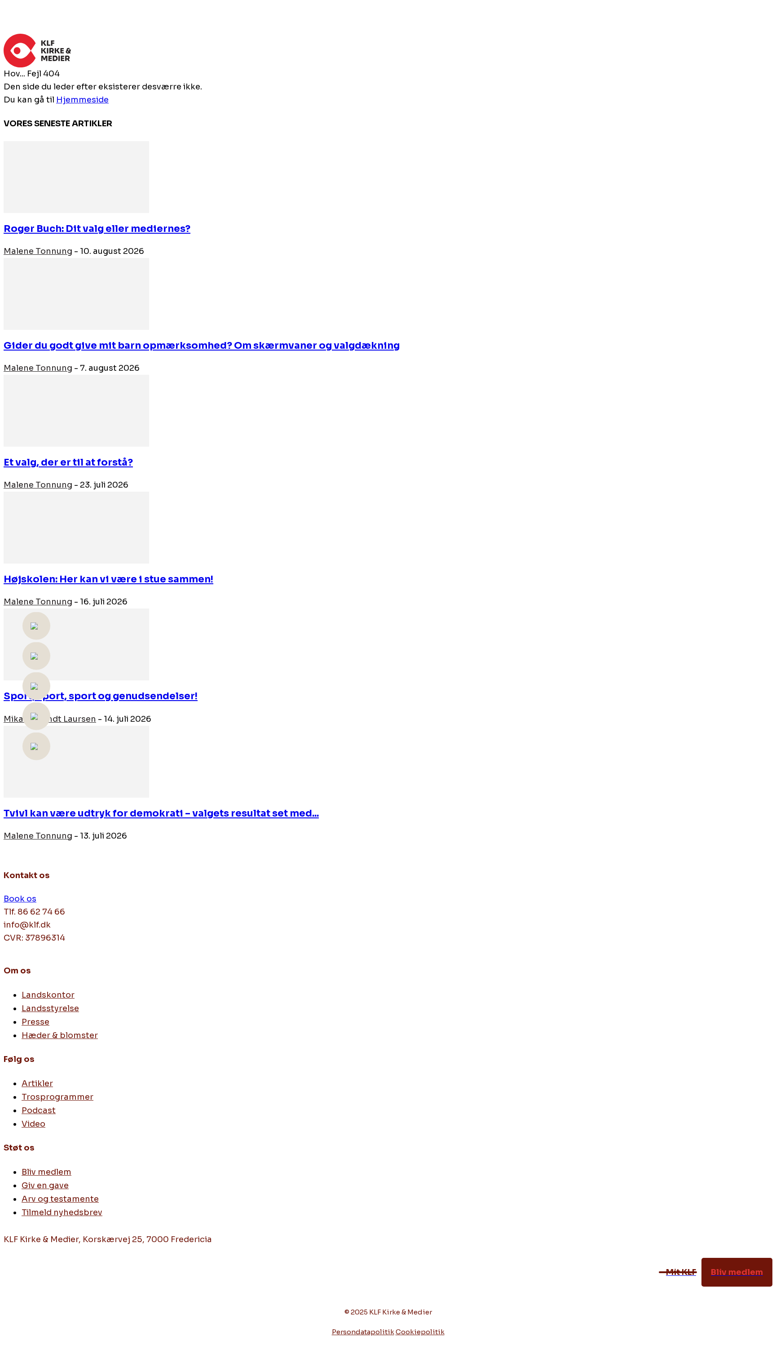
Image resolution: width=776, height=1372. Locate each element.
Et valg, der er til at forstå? (68, 462)
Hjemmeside (82, 100)
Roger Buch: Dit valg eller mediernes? (97, 229)
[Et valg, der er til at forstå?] (76, 410)
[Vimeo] (31, 1289)
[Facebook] (11, 1289)
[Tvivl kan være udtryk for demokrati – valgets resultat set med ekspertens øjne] (76, 761)
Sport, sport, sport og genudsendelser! (101, 696)
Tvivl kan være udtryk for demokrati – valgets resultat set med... (161, 813)
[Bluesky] (70, 1289)
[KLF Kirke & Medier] (377, 50)
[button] (761, 46)
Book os (20, 899)
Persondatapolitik (363, 1332)
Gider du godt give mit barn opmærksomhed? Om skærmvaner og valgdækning (202, 345)
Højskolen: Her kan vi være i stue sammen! (108, 579)
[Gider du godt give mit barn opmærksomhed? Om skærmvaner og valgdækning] (76, 293)
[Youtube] (50, 1289)
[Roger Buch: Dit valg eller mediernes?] (76, 177)
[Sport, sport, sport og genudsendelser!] (76, 644)
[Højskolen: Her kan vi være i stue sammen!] (76, 527)
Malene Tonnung (38, 251)
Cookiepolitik (420, 1332)
